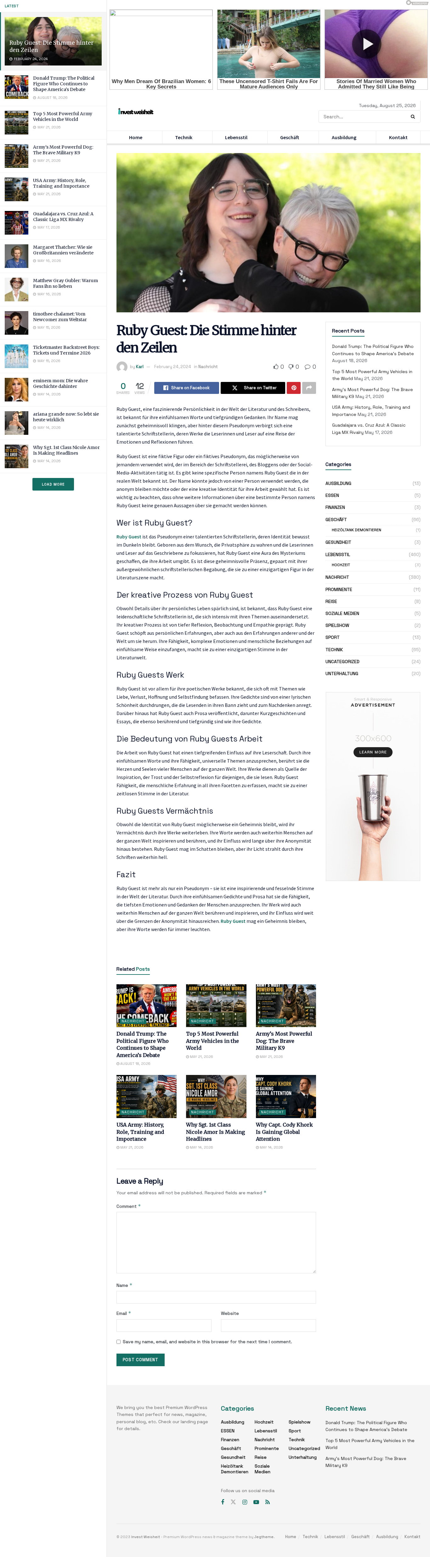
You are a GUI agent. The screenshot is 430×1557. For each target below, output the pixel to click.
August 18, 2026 (134, 1063)
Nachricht (208, 366)
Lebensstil (236, 137)
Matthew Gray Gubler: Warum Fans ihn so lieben (65, 283)
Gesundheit (338, 542)
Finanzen (335, 507)
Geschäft (289, 137)
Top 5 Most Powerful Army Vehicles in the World (62, 116)
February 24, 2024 (172, 366)
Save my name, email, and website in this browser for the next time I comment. (207, 1341)
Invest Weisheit (145, 1536)
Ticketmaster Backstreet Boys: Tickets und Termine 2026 (66, 350)
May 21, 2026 (201, 1056)
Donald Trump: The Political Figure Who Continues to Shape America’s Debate (63, 83)
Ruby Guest (128, 536)
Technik (183, 137)
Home (135, 137)
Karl (140, 366)
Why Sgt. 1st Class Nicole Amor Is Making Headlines (66, 450)
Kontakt (398, 137)
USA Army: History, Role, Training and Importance (61, 183)
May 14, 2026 (201, 1147)
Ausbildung (344, 137)
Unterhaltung (341, 673)
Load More (53, 484)
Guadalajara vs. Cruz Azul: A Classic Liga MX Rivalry (63, 216)
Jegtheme (264, 1536)
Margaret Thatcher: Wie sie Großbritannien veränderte (63, 250)
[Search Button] (414, 116)
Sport (332, 637)
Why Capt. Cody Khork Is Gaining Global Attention (284, 1132)
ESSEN (332, 495)
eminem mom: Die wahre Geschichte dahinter (60, 383)
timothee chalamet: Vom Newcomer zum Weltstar (60, 316)
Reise (331, 601)
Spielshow (337, 625)
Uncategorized (342, 661)
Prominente (338, 589)
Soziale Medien (342, 613)
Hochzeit (341, 564)
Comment (128, 1206)
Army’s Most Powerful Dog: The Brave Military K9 (63, 150)
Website (230, 1313)
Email (123, 1313)
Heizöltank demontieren (356, 529)
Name (124, 1285)
